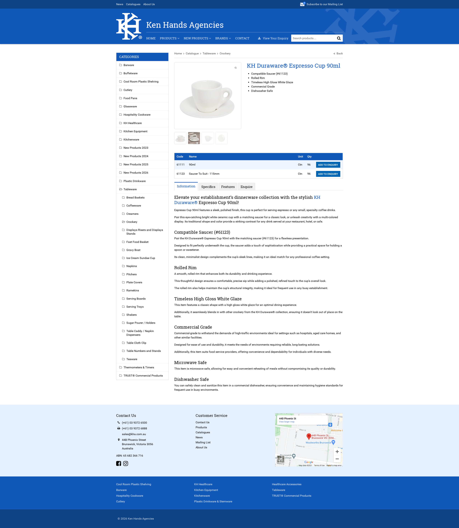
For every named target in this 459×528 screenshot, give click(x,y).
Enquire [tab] (247, 187)
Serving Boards (136, 298)
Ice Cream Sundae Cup (140, 258)
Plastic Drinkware (135, 181)
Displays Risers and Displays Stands (144, 231)
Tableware (209, 53)
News (119, 4)
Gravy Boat (133, 250)
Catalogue (192, 53)
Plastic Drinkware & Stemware (213, 501)
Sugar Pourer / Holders (140, 322)
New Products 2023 (136, 147)
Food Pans (130, 98)
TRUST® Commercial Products (143, 375)
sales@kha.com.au (134, 434)
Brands (221, 38)
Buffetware (131, 73)
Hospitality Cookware (137, 114)
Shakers (131, 314)
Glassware (130, 106)
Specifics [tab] (208, 187)
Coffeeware (133, 205)
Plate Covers (134, 282)
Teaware (131, 359)
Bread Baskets (135, 197)
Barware (129, 65)
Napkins (131, 266)
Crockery (225, 53)
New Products (196, 38)
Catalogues (133, 4)
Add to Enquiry (328, 164)
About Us (149, 4)
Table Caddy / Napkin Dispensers (140, 332)
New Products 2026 (136, 172)
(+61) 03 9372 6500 (134, 422)
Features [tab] (228, 187)
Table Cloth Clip (136, 343)
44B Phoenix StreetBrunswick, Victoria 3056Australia (137, 444)
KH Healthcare (133, 123)
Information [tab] (186, 186)
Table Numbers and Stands (143, 351)
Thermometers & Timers (139, 367)
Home (151, 38)
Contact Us (202, 422)
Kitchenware (131, 139)
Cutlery (128, 90)
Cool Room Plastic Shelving (141, 81)
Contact (242, 38)
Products (168, 38)
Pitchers (131, 274)
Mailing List (203, 442)
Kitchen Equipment (135, 131)
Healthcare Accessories (286, 484)
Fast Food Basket (137, 242)
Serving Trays (135, 306)
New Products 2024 (136, 156)
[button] (339, 38)
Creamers (132, 213)
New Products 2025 (136, 164)
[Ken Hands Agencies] (129, 26)
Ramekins (132, 290)
